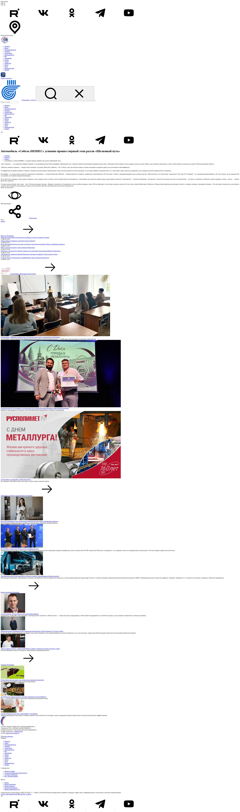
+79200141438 (17, 731)
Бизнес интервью (6, 592)
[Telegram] (100, 19)
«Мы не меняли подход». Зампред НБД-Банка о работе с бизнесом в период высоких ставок (30, 648)
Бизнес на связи (9, 771)
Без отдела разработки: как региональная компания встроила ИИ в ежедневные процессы (29, 521)
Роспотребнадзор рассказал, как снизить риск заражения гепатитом (22, 680)
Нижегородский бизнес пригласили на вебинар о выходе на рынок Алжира (25, 237)
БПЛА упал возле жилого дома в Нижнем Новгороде (18, 247)
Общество (7, 63)
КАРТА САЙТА (26, 794)
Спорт (6, 61)
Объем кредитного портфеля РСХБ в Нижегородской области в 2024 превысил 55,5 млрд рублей (32, 631)
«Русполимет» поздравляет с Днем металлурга (16, 479)
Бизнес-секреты (9, 786)
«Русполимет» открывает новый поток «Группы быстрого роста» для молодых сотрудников (30, 337)
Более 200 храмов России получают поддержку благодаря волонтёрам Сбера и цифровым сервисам (33, 244)
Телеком (7, 51)
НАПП (6, 70)
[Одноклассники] (72, 19)
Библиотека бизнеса (10, 788)
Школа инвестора (10, 784)
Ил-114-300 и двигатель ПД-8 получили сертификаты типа (20, 549)
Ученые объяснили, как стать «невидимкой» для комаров (19, 714)
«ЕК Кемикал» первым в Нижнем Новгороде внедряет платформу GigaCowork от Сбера (29, 254)
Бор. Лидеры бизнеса (11, 776)
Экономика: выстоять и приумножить (13, 495)
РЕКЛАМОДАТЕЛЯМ (13, 794)
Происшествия (9, 68)
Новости (7, 46)
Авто (6, 66)
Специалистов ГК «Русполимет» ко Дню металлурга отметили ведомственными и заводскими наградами (35, 408)
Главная (7, 156)
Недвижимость (9, 55)
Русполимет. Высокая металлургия (23, 274)
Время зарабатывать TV (12, 789)
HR (5, 56)
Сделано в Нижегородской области (15, 773)
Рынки (6, 782)
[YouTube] (129, 19)
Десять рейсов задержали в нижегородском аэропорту (18, 241)
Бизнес (6, 60)
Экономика (8, 58)
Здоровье (4, 665)
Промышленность (10, 50)
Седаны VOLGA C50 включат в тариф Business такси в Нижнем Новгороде (25, 258)
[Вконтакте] (43, 19)
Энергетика (8, 53)
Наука (6, 65)
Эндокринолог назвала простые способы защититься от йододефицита (23, 697)
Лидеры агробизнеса (11, 774)
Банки (6, 48)
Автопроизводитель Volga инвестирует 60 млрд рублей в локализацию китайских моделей (30, 576)
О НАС (3, 794)
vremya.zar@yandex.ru (12, 733)
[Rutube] (15, 19)
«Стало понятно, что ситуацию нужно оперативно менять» (20, 614)
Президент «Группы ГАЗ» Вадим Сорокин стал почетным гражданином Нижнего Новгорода (31, 251)
